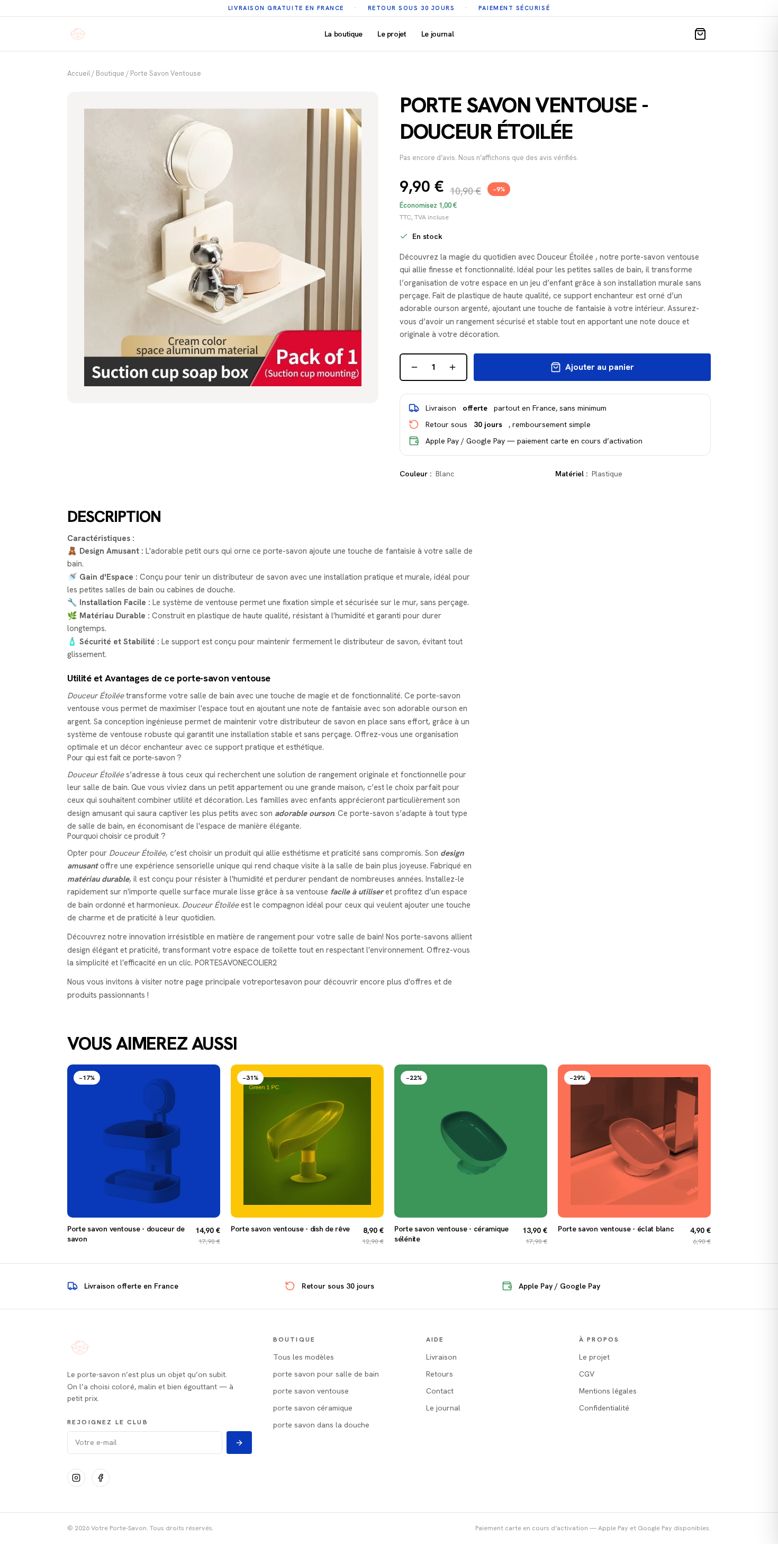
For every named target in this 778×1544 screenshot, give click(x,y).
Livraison (441, 1357)
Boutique (110, 73)
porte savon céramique (312, 1408)
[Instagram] (76, 1478)
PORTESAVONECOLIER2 (236, 962)
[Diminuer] (414, 367)
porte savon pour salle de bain (326, 1374)
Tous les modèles (303, 1357)
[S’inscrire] (239, 1442)
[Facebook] (101, 1478)
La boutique (343, 34)
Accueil (78, 73)
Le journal (437, 34)
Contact (440, 1391)
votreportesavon (272, 982)
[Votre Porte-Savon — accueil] (77, 34)
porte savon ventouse (165, 73)
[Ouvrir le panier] (700, 33)
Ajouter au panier (599, 366)
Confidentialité (604, 1408)
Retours (439, 1374)
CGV (586, 1374)
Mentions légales (608, 1391)
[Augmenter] (452, 367)
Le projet (391, 34)
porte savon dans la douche (321, 1425)
